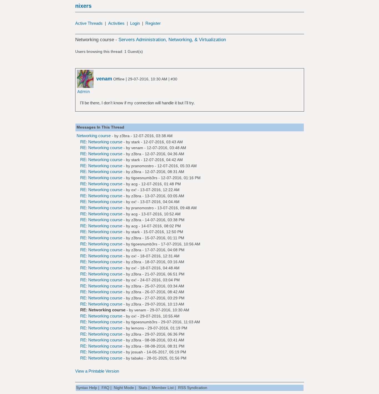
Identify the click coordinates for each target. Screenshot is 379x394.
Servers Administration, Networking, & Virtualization (172, 39)
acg (134, 184)
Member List (163, 387)
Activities (116, 23)
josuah (137, 352)
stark (135, 142)
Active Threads (89, 23)
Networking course (94, 135)
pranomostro (142, 166)
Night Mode (124, 387)
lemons (137, 328)
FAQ (105, 387)
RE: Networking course (101, 141)
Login (135, 23)
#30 (174, 79)
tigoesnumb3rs (144, 178)
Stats (142, 387)
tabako (137, 358)
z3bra (125, 136)
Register (153, 23)
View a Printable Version (97, 371)
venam (137, 148)
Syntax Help (86, 387)
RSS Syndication (192, 387)
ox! (134, 190)
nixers (83, 6)
